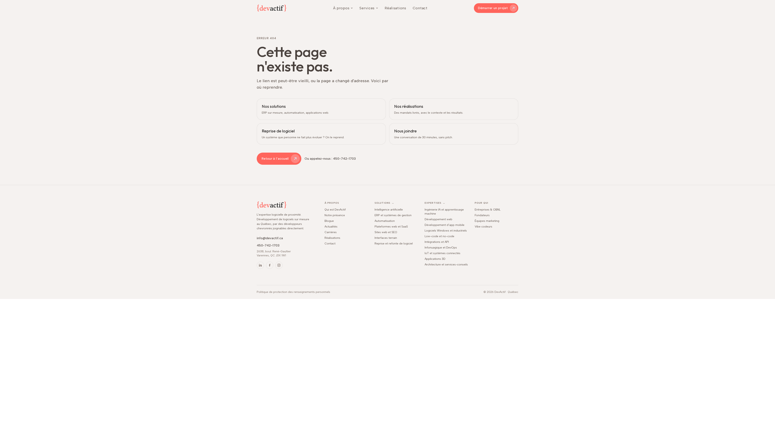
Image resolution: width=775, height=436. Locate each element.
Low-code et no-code (439, 236)
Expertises (435, 202)
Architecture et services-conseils (446, 264)
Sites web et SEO (386, 232)
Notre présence (335, 215)
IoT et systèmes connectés (442, 253)
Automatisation (385, 221)
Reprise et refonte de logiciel (394, 243)
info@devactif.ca (270, 238)
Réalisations (395, 8)
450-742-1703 (268, 245)
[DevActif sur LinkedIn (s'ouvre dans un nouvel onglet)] (260, 265)
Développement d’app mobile (444, 225)
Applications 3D (435, 259)
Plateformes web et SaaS (391, 226)
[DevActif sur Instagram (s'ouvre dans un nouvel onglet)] (279, 265)
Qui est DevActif (335, 209)
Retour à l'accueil (275, 158)
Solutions (384, 202)
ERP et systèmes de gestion (393, 215)
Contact (420, 8)
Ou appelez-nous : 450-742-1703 (330, 158)
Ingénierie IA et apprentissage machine (444, 211)
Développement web (438, 219)
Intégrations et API (437, 242)
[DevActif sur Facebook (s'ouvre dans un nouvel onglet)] (269, 265)
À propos (341, 8)
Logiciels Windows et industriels (446, 230)
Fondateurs (482, 215)
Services (367, 8)
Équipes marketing (487, 221)
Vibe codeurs (483, 226)
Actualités (331, 226)
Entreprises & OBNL (488, 209)
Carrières (331, 232)
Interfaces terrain (386, 238)
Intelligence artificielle (389, 209)
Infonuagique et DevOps (441, 247)
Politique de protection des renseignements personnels (293, 292)
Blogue (329, 221)
